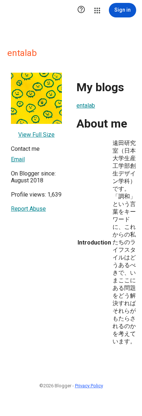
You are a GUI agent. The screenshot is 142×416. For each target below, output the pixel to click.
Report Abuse (28, 208)
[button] (81, 10)
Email (18, 159)
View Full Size (36, 134)
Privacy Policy (89, 385)
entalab (85, 105)
